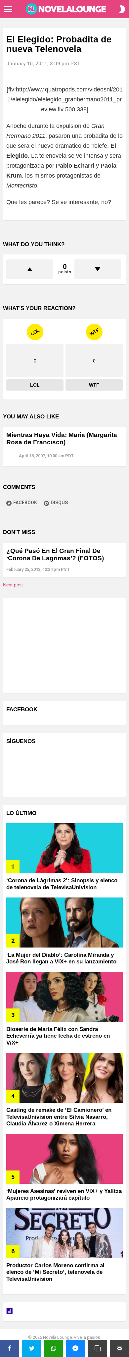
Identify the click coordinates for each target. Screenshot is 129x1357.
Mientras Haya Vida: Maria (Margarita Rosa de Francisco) (61, 438)
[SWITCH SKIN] (122, 9)
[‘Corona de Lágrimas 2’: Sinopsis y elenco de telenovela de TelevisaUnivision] (64, 848)
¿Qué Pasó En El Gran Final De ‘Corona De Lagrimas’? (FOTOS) (55, 554)
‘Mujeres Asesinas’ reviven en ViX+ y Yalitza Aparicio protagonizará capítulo (64, 1194)
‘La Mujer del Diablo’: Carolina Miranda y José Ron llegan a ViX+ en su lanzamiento (61, 958)
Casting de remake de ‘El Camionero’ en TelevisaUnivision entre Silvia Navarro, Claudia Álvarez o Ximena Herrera (58, 1117)
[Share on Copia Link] (97, 1348)
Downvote (97, 269)
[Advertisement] (56, 644)
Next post (13, 584)
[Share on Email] (119, 1348)
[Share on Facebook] (9, 1348)
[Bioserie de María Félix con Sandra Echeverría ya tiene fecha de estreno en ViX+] (64, 997)
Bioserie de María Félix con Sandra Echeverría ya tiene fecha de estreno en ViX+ (58, 1036)
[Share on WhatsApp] (53, 1348)
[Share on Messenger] (75, 1348)
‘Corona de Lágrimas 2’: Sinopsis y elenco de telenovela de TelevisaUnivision (61, 883)
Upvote (29, 269)
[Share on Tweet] (31, 1348)
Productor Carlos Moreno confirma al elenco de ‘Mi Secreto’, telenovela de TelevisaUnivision (55, 1272)
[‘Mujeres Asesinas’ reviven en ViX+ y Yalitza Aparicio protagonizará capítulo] (64, 1159)
